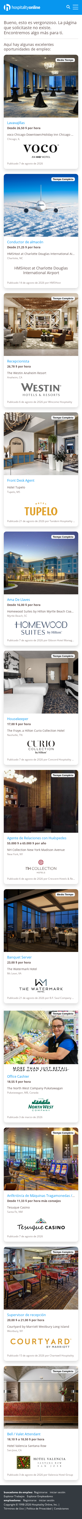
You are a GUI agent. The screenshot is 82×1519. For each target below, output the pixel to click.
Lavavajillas (16, 122)
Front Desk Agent (20, 480)
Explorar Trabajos (14, 1496)
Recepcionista (18, 361)
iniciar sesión (57, 1492)
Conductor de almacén (25, 242)
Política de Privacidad (38, 1508)
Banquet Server (19, 957)
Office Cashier (18, 1076)
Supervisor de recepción (26, 1315)
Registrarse (41, 1492)
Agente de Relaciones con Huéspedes (36, 838)
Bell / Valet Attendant (24, 1434)
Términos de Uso (14, 1508)
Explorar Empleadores (40, 1496)
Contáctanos (61, 1508)
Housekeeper (17, 718)
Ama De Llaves (18, 599)
